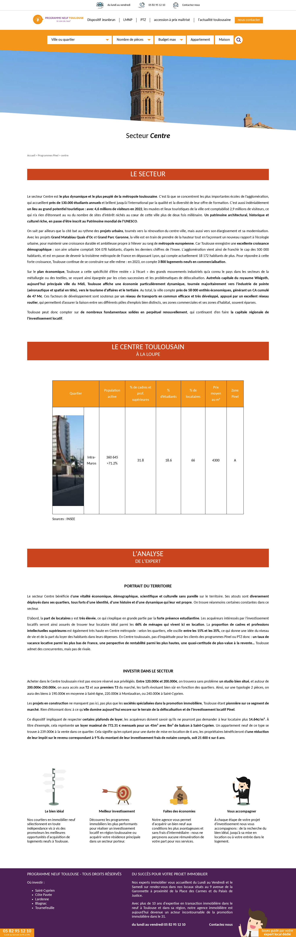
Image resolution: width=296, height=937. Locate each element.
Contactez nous (221, 925)
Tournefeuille (44, 908)
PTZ (143, 20)
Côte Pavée (43, 895)
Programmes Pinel (48, 155)
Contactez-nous (191, 5)
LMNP (127, 20)
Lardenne (42, 899)
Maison (224, 40)
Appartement (200, 40)
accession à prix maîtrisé (172, 20)
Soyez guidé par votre (277, 932)
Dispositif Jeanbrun (101, 20)
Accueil (31, 155)
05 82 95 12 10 (157, 5)
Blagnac (41, 904)
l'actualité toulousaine (214, 20)
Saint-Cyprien (45, 891)
